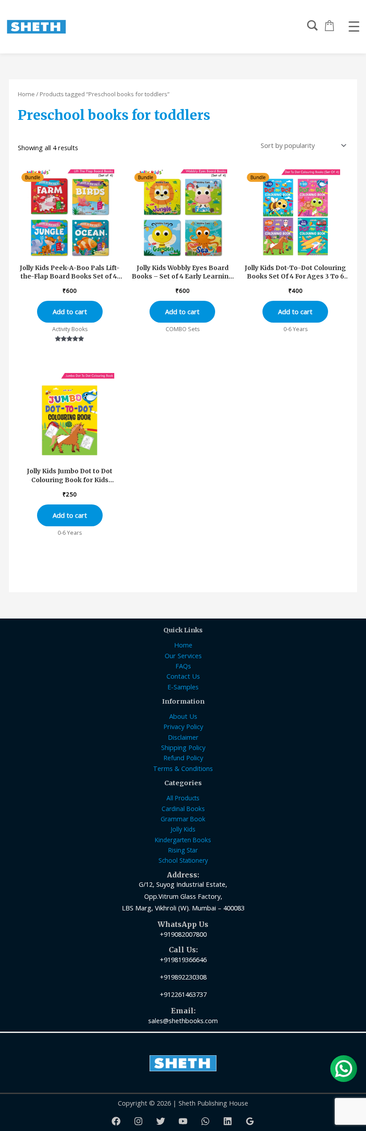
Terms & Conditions (183, 768)
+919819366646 (183, 959)
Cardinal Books (183, 808)
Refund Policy (183, 757)
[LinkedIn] (227, 1121)
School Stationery (183, 860)
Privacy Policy (183, 726)
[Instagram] (138, 1121)
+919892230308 (183, 976)
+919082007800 (183, 934)
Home (26, 94)
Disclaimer (183, 737)
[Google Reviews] (249, 1121)
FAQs (183, 665)
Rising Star (183, 850)
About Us (183, 716)
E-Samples (183, 686)
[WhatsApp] (205, 1121)
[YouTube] (183, 1121)
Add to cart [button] (70, 311)
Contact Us (183, 676)
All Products (183, 798)
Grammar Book (183, 819)
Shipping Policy (183, 747)
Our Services (183, 655)
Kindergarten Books (183, 840)
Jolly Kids (183, 829)
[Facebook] (116, 1121)
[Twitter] (160, 1121)
